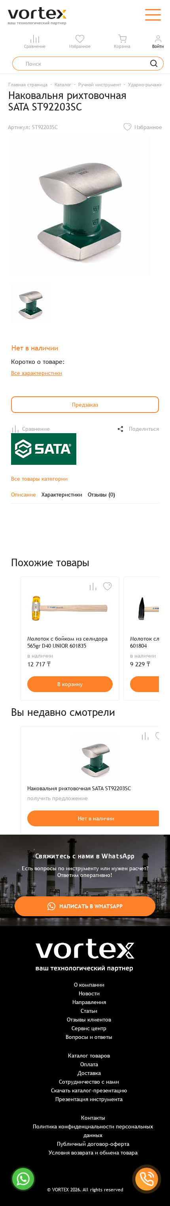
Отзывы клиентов (89, 1019)
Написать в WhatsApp (91, 906)
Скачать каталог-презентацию (89, 1090)
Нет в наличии (96, 818)
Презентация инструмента (89, 1099)
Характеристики (62, 494)
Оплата (89, 1064)
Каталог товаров (89, 1055)
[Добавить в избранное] (107, 586)
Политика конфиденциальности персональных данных (93, 1130)
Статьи (89, 1011)
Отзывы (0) (101, 494)
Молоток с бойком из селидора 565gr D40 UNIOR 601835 (67, 642)
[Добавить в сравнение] (93, 586)
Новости (89, 993)
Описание (23, 494)
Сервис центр (89, 1028)
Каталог (63, 85)
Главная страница (27, 85)
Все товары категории (39, 479)
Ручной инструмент (99, 85)
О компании (89, 985)
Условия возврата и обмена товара (93, 1152)
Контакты (93, 1118)
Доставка (89, 1073)
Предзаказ (85, 404)
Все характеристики (36, 373)
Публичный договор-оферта (93, 1144)
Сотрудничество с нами (89, 1082)
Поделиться (144, 429)
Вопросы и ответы (89, 1037)
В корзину (70, 684)
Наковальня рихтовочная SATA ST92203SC (79, 788)
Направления (89, 1002)
